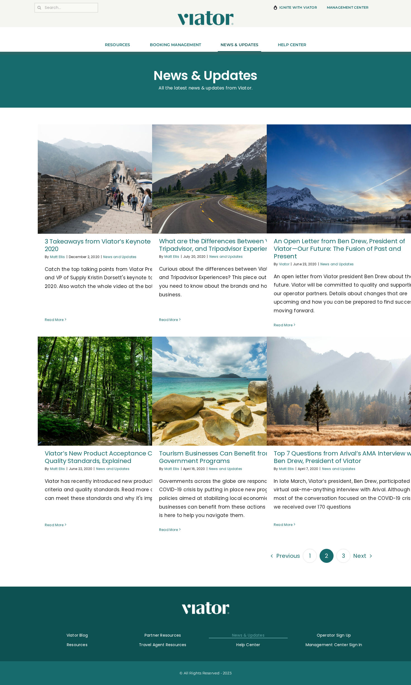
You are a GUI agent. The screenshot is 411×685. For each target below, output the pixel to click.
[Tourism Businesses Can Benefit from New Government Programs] (234, 391)
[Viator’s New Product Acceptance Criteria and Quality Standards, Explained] (119, 391)
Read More (54, 319)
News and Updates (119, 256)
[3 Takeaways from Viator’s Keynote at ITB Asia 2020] (119, 178)
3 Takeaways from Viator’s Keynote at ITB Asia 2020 (114, 245)
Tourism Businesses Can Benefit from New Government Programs (223, 457)
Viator (284, 264)
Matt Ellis (57, 256)
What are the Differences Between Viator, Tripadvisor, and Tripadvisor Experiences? (222, 245)
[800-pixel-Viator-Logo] (205, 13)
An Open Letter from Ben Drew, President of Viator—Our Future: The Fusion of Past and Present (339, 249)
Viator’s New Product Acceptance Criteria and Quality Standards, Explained (114, 457)
